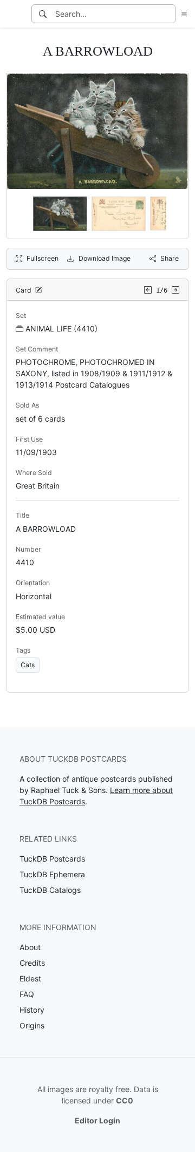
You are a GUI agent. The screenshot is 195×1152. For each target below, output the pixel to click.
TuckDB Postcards (52, 858)
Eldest (30, 978)
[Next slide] (172, 213)
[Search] (43, 14)
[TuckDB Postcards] (14, 14)
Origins (32, 1025)
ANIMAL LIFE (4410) (61, 328)
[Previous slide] (22, 213)
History (32, 1009)
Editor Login (97, 1120)
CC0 (124, 1100)
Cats (28, 665)
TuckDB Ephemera (52, 874)
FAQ (27, 994)
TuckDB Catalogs (50, 890)
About (30, 947)
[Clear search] (168, 14)
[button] (182, 13)
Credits (32, 962)
